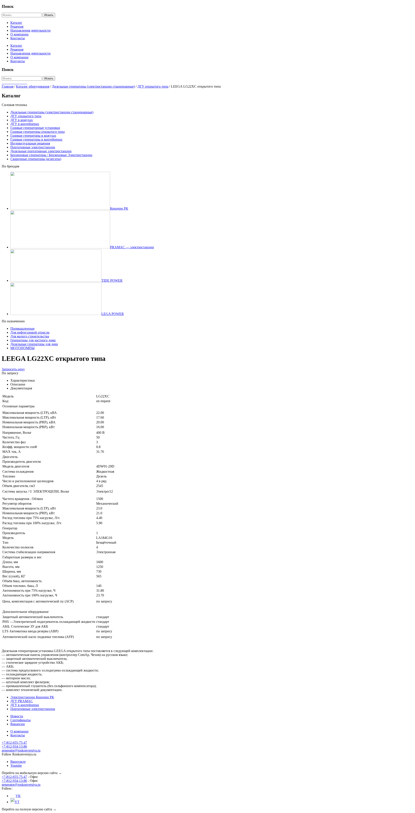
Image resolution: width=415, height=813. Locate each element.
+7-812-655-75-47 (14, 742)
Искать (48, 15)
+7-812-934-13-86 (14, 746)
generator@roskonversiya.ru (21, 750)
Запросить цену (13, 369)
